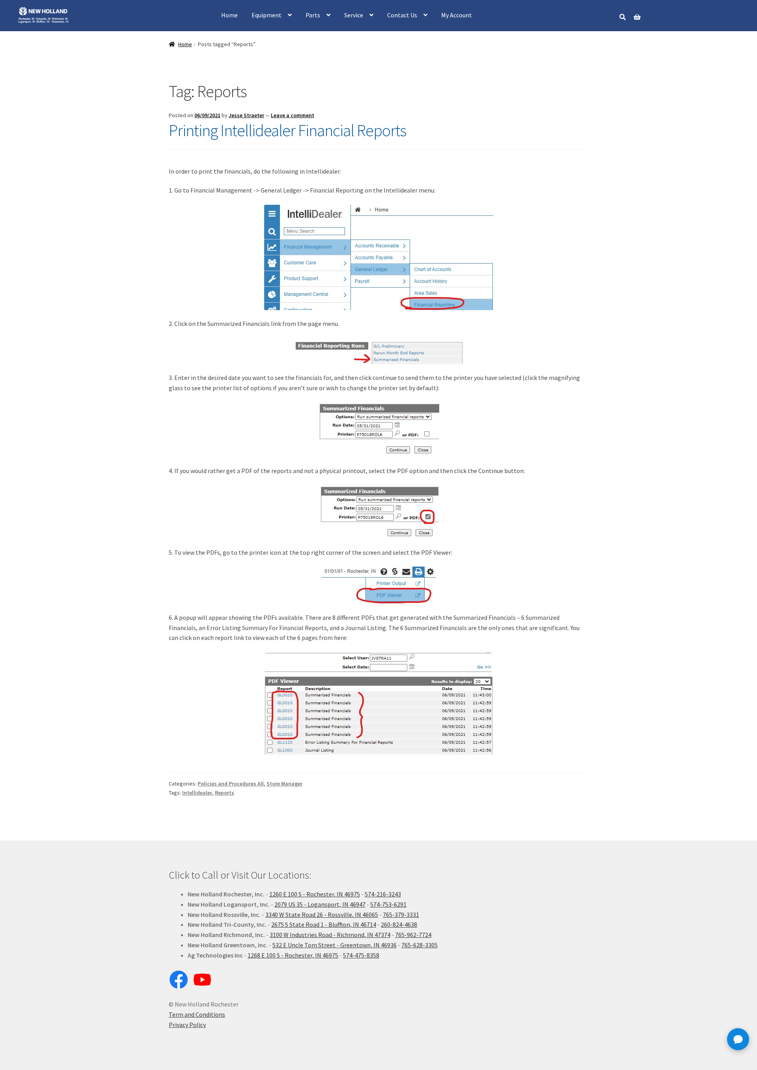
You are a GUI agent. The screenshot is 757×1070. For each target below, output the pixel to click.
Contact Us (402, 15)
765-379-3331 (401, 914)
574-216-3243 (383, 894)
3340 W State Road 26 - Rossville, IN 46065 (321, 914)
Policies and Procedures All (231, 783)
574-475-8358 (361, 955)
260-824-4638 (399, 924)
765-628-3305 (419, 945)
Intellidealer (197, 792)
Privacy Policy (187, 1025)
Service (353, 15)
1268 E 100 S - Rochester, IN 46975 (293, 955)
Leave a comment (292, 115)
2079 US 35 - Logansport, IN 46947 (319, 904)
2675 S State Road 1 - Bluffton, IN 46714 (323, 924)
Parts (313, 15)
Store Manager (284, 783)
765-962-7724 (413, 935)
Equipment (267, 15)
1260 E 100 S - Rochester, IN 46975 (314, 894)
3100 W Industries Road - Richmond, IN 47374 (330, 935)
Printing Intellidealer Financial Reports (287, 130)
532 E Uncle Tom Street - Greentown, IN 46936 (334, 945)
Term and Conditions (197, 1014)
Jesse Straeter (246, 115)
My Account (456, 15)
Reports (224, 792)
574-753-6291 (388, 904)
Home (229, 15)
